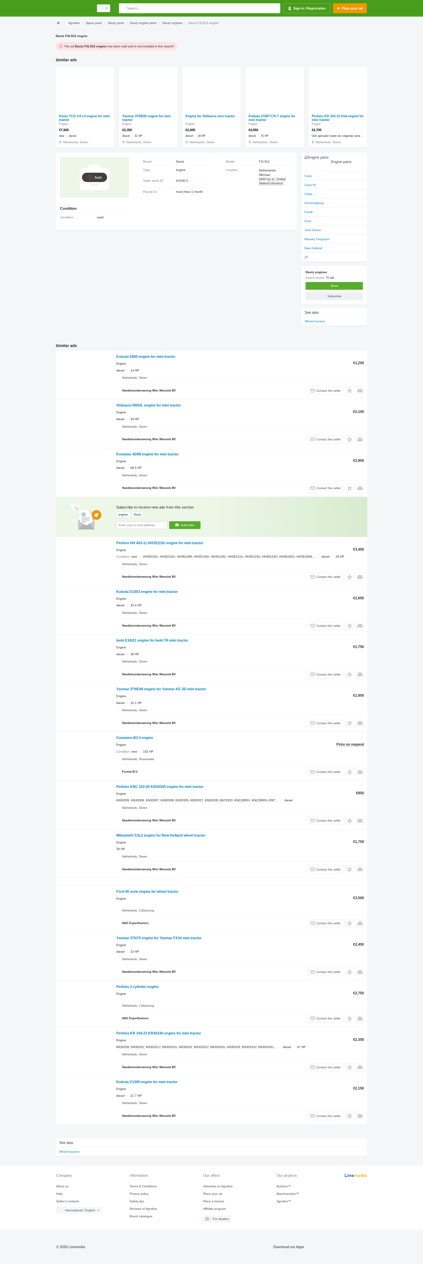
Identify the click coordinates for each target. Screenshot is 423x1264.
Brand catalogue (141, 1216)
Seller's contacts (67, 1201)
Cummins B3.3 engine (134, 738)
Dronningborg (314, 203)
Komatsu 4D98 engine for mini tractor (147, 454)
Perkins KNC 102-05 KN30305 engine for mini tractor (160, 787)
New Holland (313, 248)
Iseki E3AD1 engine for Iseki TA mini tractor (152, 640)
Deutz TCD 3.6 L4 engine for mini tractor (84, 118)
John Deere (312, 230)
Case (308, 176)
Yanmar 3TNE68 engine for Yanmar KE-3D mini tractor (161, 689)
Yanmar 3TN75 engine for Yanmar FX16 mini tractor (159, 938)
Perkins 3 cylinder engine (137, 987)
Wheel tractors (315, 321)
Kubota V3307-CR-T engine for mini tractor (272, 118)
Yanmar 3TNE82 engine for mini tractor (146, 118)
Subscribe (187, 525)
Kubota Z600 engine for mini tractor (145, 356)
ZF (306, 257)
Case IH (310, 185)
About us (62, 1186)
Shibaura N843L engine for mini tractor (148, 405)
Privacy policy (139, 1193)
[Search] (123, 8)
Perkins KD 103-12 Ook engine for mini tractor (338, 118)
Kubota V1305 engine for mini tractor (147, 1082)
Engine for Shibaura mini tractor (210, 116)
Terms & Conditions (143, 1186)
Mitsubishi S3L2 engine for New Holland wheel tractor (160, 835)
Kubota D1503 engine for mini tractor (147, 592)
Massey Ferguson (317, 239)
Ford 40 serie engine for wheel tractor (147, 891)
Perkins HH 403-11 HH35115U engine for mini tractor (159, 543)
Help (59, 1193)
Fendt (308, 212)
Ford (307, 221)
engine (181, 170)
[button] (349, 390)
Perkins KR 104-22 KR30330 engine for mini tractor (158, 1033)
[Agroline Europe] (73, 8)
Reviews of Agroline (143, 1208)
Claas (308, 194)
